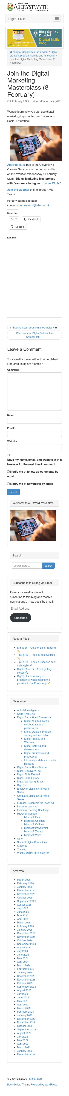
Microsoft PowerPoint (36, 828)
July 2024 (22, 951)
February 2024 (25, 969)
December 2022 (26, 1018)
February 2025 (25, 926)
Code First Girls (26, 713)
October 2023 (25, 983)
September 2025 (26, 901)
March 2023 (24, 1008)
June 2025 (23, 911)
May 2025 (22, 915)
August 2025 (24, 904)
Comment (13, 369)
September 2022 (26, 1029)
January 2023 (25, 1015)
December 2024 (26, 933)
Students (22, 845)
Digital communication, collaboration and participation (37, 724)
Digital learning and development (35, 747)
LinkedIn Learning (27, 806)
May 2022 (22, 1040)
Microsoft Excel (32, 817)
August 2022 (24, 1033)
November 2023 (26, 979)
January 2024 (25, 972)
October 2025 (25, 897)
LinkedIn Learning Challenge (33, 810)
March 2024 (24, 965)
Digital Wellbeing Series (30, 781)
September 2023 (26, 986)
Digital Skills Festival (28, 774)
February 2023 (25, 1011)
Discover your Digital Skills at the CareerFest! (34, 334)
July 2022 (22, 1036)
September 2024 (26, 944)
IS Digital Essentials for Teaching (35, 803)
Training (21, 849)
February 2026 (25, 883)
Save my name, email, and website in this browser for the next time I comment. (34, 462)
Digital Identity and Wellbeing (34, 740)
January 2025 (25, 929)
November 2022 (26, 1022)
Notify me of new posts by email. (31, 484)
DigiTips (21, 785)
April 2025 (22, 919)
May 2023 (22, 1001)
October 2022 (25, 1026)
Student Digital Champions (32, 842)
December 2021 (26, 1054)
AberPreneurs (16, 165)
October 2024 (25, 940)
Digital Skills (16, 18)
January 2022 (25, 1051)
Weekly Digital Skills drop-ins (33, 852)
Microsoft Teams (33, 831)
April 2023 (22, 1004)
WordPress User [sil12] (48, 101)
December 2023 (26, 976)
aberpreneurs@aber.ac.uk (33, 205)
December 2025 (26, 890)
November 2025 (26, 894)
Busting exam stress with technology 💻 (34, 327)
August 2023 (24, 990)
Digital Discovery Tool (29, 770)
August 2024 (24, 947)
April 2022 (22, 1043)
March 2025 (24, 922)
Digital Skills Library (28, 778)
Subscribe (20, 618)
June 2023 (23, 997)
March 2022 (24, 1047)
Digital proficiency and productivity (36, 754)
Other (20, 838)
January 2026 (25, 887)
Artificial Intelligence (28, 710)
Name (10, 415)
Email (10, 428)
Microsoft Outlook (34, 824)
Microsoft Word (32, 835)
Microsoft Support (27, 813)
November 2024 (26, 936)
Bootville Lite (14, 1084)
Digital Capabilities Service (32, 767)
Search (48, 565)
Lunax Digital (52, 183)
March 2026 (24, 879)
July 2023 (22, 993)
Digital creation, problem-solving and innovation (33, 53)
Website (12, 441)
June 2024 (23, 954)
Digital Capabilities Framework (31, 52)
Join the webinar (18, 190)
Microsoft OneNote (34, 820)
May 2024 (22, 958)
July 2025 (22, 908)
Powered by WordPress (44, 1084)
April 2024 (22, 961)
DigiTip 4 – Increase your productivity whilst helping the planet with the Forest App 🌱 (33, 679)
